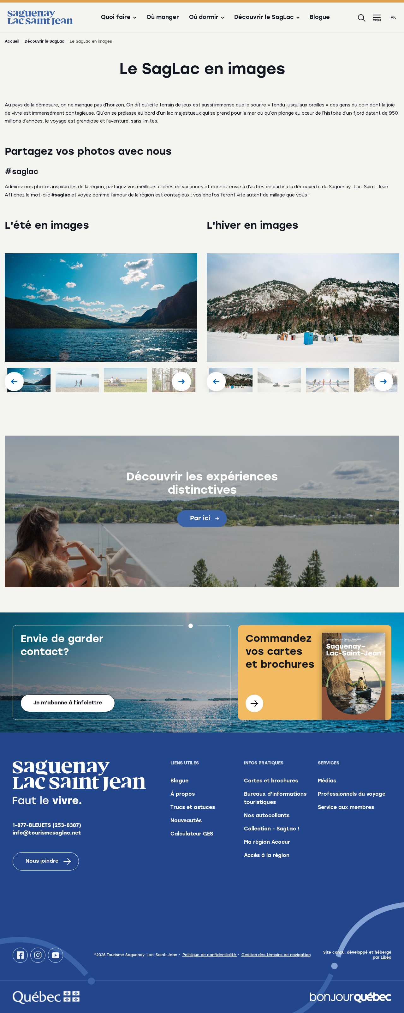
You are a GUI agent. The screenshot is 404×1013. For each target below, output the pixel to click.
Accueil (12, 42)
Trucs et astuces (192, 807)
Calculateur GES (191, 834)
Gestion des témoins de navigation (276, 955)
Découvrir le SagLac (44, 42)
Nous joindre (42, 861)
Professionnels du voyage (351, 794)
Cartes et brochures (271, 781)
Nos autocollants (266, 815)
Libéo (386, 958)
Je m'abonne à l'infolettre (67, 703)
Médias (327, 781)
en (393, 18)
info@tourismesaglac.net (47, 833)
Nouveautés (186, 820)
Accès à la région (266, 855)
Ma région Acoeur (267, 842)
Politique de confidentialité (209, 955)
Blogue (320, 18)
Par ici (200, 519)
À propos (182, 794)
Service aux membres (346, 807)
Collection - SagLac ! (271, 829)
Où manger (162, 18)
